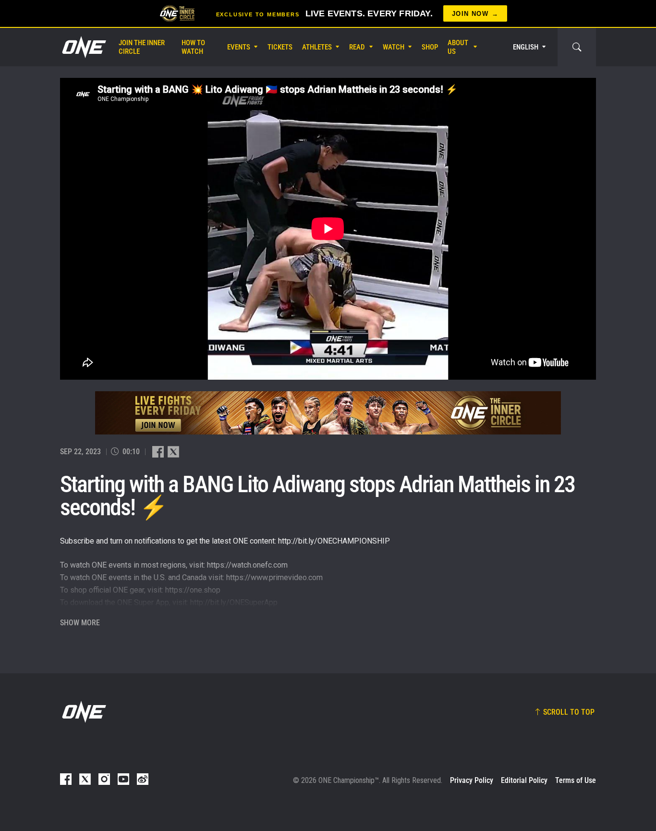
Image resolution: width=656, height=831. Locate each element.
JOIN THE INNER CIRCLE (142, 47)
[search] (577, 47)
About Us (458, 47)
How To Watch (193, 47)
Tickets (279, 47)
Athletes (317, 47)
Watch (393, 47)
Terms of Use (575, 780)
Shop (430, 47)
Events (238, 47)
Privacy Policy (471, 780)
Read (357, 47)
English (525, 47)
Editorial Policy (524, 780)
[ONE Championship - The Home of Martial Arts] (83, 47)
